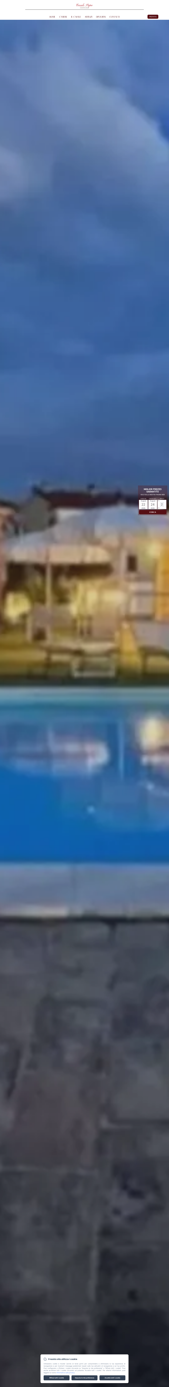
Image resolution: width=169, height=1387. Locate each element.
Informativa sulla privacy (66, 1373)
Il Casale (76, 16)
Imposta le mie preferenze (84, 1378)
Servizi (88, 16)
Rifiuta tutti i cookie (56, 1378)
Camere (63, 16)
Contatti (114, 16)
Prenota (153, 17)
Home (52, 16)
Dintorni (101, 16)
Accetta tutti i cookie (112, 1378)
